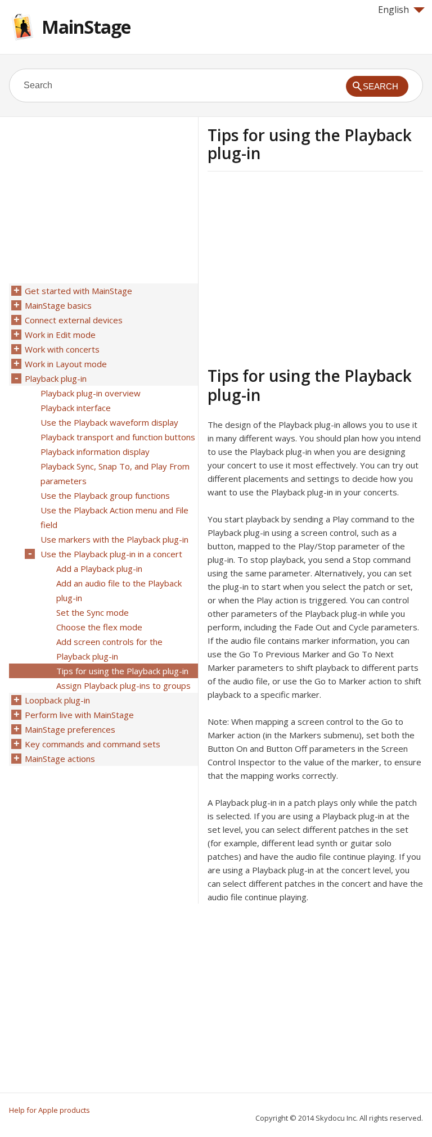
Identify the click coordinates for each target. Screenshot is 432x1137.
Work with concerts (62, 349)
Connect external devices (74, 320)
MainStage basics (58, 305)
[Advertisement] (302, 267)
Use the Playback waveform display (109, 422)
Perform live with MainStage (79, 714)
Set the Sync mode (92, 612)
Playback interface (75, 407)
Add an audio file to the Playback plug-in (119, 590)
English (393, 9)
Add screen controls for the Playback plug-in (109, 649)
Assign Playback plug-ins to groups (123, 685)
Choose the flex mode (99, 627)
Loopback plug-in (57, 700)
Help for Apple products (49, 1110)
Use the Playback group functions (105, 495)
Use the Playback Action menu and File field (114, 517)
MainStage (86, 27)
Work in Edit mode (60, 334)
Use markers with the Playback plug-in (114, 539)
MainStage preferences (70, 729)
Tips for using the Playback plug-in (122, 670)
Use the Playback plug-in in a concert (111, 554)
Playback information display (95, 451)
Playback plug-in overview (90, 393)
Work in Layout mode (66, 363)
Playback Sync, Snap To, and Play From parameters (115, 473)
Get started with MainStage (78, 290)
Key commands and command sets (92, 744)
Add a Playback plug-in (99, 568)
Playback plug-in (56, 378)
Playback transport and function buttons (117, 437)
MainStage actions (60, 758)
